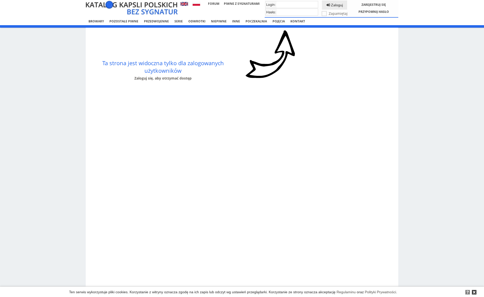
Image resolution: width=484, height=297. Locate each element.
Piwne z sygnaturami (242, 4)
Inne (236, 21)
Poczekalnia (256, 21)
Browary (96, 21)
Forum (213, 4)
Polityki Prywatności (380, 292)
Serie (178, 21)
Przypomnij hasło (373, 12)
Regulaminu (346, 292)
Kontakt (297, 21)
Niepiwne (219, 21)
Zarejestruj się (373, 5)
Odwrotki (196, 21)
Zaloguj (336, 5)
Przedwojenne (156, 21)
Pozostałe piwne (123, 21)
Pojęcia (279, 21)
